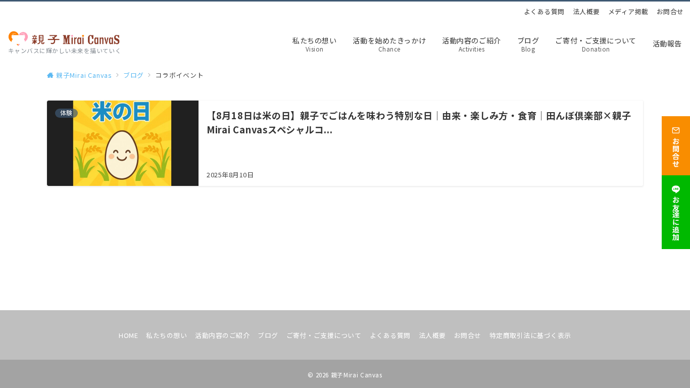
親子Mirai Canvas (356, 375)
